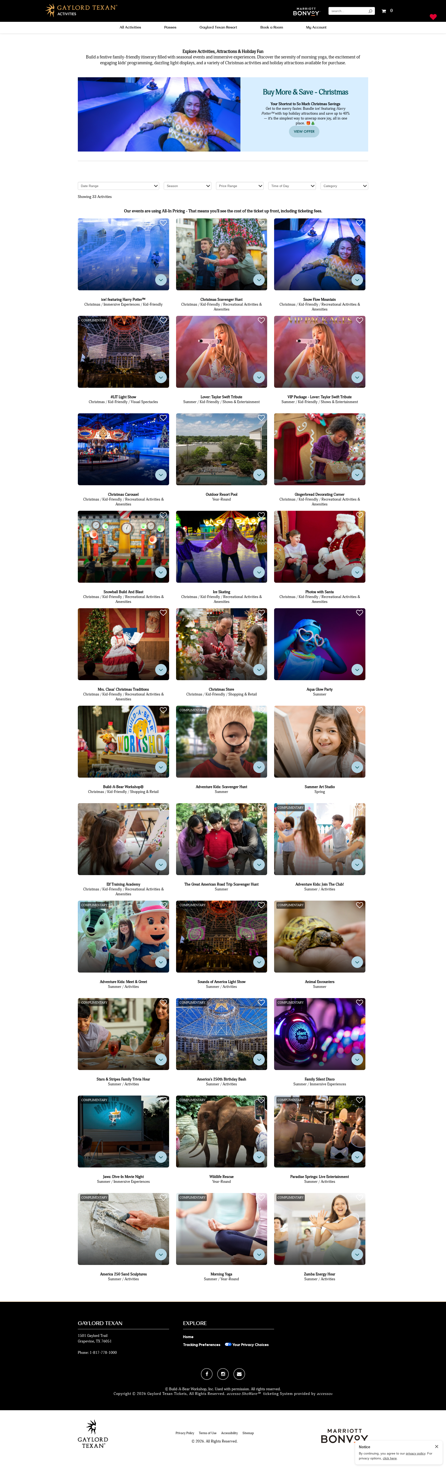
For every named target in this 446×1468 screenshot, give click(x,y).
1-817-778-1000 (103, 1352)
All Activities (130, 27)
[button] (306, 12)
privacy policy (415, 1453)
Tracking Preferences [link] (201, 1344)
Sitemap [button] (248, 1433)
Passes (170, 27)
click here (390, 1458)
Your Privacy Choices (250, 1344)
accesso (325, 1393)
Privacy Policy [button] (185, 1433)
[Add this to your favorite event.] (163, 223)
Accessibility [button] (229, 1433)
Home (188, 1337)
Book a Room (271, 27)
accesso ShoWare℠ (244, 1393)
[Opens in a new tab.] (207, 1374)
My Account (316, 27)
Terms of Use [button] (207, 1433)
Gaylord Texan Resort (218, 27)
